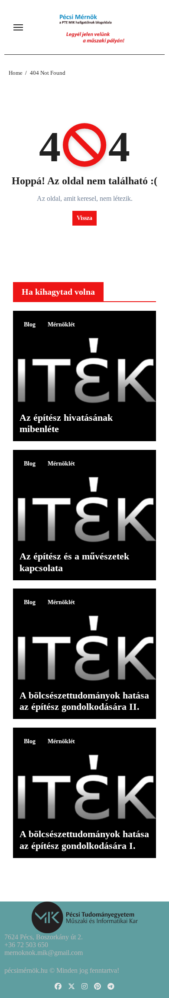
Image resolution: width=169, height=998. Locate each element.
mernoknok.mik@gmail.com (43, 952)
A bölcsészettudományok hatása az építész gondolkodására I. (84, 839)
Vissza (84, 218)
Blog (30, 324)
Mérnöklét (61, 324)
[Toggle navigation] (18, 27)
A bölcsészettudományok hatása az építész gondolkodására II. (84, 701)
